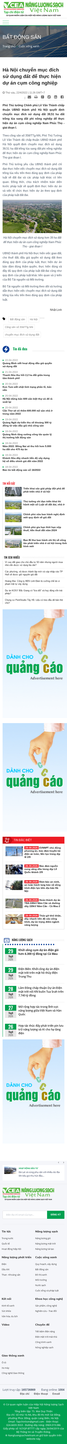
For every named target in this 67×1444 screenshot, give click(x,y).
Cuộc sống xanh (29, 46)
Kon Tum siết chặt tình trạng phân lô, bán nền (27, 388)
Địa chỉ (24, 1393)
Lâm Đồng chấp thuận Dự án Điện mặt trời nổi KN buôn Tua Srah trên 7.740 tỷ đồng (41, 991)
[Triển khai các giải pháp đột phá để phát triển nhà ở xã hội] (13, 491)
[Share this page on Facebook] (62, 97)
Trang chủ (9, 46)
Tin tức (6, 1231)
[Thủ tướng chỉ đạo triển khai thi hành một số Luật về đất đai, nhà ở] (13, 504)
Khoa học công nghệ (49, 1298)
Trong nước (7, 1238)
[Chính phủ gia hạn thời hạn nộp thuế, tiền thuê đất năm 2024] (13, 530)
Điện (4, 1264)
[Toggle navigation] (6, 22)
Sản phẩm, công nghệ (46, 1305)
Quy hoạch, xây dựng (46, 1264)
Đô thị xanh (41, 1274)
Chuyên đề (42, 1324)
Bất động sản (17, 319)
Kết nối (6, 1298)
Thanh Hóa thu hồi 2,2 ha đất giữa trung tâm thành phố (26, 377)
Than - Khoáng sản (11, 1274)
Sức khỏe (6, 1311)
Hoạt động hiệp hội (11, 1248)
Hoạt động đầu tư (28, 1168)
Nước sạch (40, 1285)
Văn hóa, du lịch (10, 1316)
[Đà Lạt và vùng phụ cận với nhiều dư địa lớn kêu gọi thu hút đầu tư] (10, 1173)
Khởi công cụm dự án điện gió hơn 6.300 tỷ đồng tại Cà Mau (38, 952)
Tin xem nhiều (12, 557)
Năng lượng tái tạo (44, 1248)
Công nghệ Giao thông (13, 1373)
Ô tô (4, 1362)
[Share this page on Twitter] (49, 97)
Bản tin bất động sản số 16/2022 (22, 470)
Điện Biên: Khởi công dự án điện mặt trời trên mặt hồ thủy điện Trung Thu (38, 972)
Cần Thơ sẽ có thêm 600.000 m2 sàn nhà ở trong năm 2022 (28, 412)
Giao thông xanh (13, 1355)
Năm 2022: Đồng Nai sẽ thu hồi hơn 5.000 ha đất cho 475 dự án (27, 448)
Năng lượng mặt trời (45, 1243)
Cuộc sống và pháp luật (47, 1290)
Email (56, 1393)
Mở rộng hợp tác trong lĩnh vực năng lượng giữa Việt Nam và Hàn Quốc (40, 1010)
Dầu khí (5, 1269)
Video (5, 1324)
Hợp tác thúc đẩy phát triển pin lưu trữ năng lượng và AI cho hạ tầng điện (40, 1029)
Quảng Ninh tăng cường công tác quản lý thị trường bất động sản (27, 436)
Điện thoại (41, 1393)
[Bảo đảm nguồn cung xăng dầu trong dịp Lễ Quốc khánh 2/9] (14, 869)
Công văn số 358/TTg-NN (19, 327)
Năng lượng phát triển (16, 1257)
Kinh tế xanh (8, 1305)
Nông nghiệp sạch (44, 1347)
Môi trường (41, 1279)
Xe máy (5, 1367)
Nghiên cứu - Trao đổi (46, 1311)
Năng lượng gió (43, 1238)
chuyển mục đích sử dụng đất (22, 334)
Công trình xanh (43, 1342)
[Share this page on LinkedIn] (55, 97)
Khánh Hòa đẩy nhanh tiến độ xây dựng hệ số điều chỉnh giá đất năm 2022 (26, 460)
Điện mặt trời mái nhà (46, 1336)
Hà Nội (34, 319)
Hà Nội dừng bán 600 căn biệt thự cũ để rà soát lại (27, 400)
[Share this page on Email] (29, 97)
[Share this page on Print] (36, 97)
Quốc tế (6, 1243)
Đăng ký (56, 1214)
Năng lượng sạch (21, 940)
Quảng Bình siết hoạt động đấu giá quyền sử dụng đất (27, 365)
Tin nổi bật (9, 483)
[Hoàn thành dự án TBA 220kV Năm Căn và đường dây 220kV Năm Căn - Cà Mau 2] (14, 903)
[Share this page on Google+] (42, 97)
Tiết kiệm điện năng (45, 1331)
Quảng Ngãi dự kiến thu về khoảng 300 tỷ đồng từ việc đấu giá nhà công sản (27, 424)
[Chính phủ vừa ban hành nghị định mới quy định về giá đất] (13, 517)
